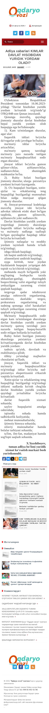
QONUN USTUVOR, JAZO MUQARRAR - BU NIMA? (29, 482)
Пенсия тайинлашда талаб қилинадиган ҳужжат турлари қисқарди (26, 583)
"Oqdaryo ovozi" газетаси (20, 681)
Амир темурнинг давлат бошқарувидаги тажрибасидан (26, 553)
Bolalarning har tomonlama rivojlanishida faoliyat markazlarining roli (26, 562)
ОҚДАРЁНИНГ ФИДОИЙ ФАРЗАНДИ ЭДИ (19, 604)
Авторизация (37, 26)
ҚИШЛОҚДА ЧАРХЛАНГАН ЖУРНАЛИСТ (18, 640)
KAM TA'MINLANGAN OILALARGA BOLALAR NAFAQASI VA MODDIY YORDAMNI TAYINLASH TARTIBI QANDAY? (33, 522)
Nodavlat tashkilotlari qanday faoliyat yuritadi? (31, 507)
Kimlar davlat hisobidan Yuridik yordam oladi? (32, 470)
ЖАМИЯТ (20, 67)
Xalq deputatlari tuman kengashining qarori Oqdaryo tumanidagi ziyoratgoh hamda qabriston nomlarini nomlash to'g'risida (31, 498)
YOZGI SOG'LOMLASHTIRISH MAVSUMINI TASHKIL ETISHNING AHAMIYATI (26, 574)
